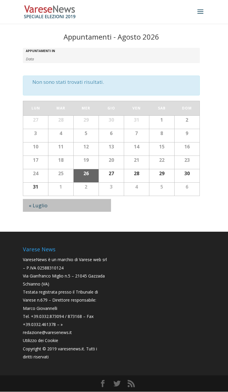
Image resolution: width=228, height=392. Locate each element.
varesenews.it (71, 349)
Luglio (38, 205)
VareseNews (35, 259)
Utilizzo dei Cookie (40, 340)
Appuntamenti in (40, 50)
